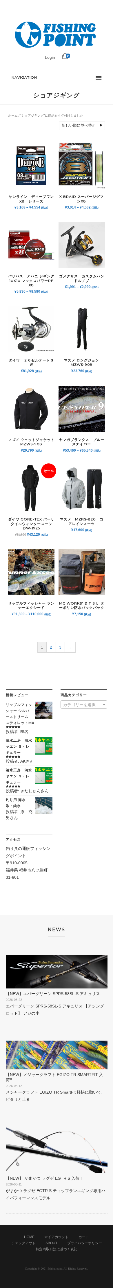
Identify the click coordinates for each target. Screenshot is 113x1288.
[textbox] (84, 705)
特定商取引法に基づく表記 (56, 1249)
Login (50, 57)
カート (84, 1237)
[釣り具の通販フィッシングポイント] (56, 48)
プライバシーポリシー (84, 1243)
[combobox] (84, 704)
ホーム (13, 115)
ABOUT (51, 1243)
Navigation (24, 77)
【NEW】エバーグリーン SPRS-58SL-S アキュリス (53, 993)
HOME (29, 1237)
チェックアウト (23, 1243)
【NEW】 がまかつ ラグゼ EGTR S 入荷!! (44, 1178)
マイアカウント (56, 1237)
